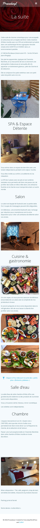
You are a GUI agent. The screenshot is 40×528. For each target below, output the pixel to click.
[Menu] (36, 3)
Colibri (21, 522)
